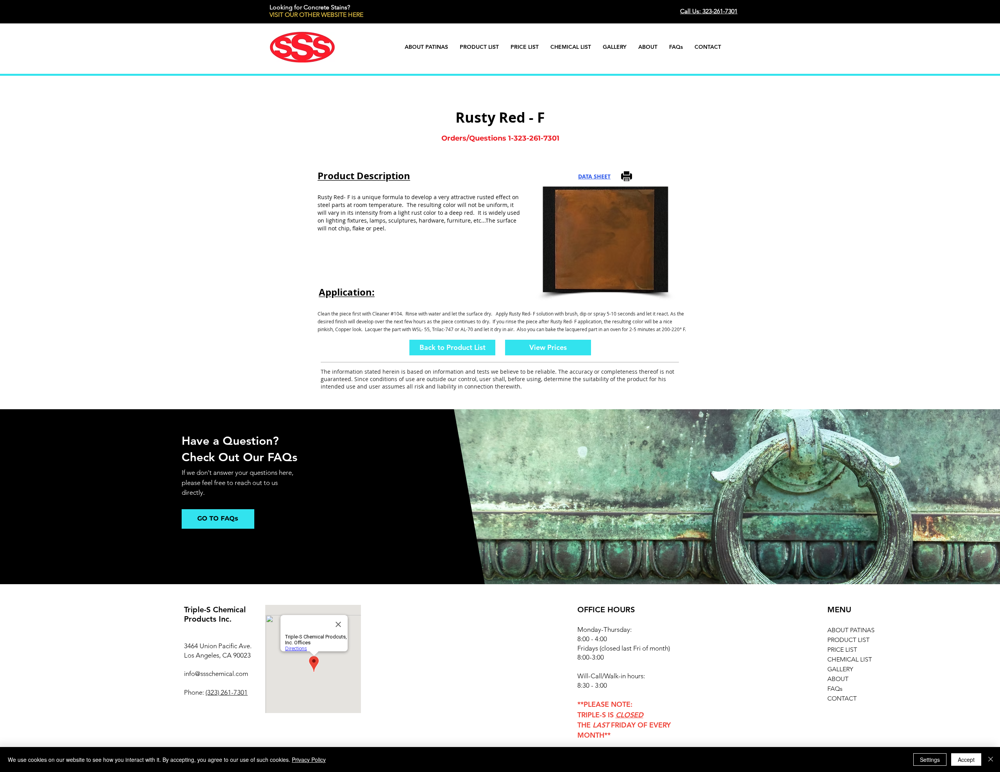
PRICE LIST (842, 649)
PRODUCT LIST (848, 640)
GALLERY (840, 669)
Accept (966, 759)
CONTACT (842, 698)
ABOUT (837, 679)
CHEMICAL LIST (849, 659)
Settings (930, 759)
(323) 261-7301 (226, 692)
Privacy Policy (309, 759)
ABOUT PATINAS (851, 630)
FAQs (835, 688)
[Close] (990, 759)
